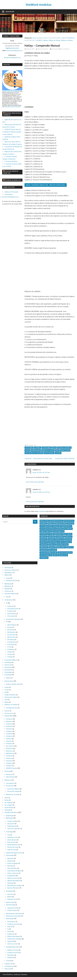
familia (43, 536)
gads (54, 447)
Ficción (7, 690)
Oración (43, 544)
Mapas (7, 702)
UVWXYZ (39, 40)
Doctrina (68, 528)
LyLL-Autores (10, 746)
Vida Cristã (8, 969)
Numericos (9, 751)
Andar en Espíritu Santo (13, 684)
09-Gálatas (10, 639)
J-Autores (9, 741)
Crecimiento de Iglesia (14, 871)
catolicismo (29, 447)
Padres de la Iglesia (48, 450)
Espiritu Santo (9, 681)
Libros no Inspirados (13, 828)
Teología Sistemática (11, 812)
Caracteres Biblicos (10, 593)
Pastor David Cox (43, 49)
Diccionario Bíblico (57, 49)
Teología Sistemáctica (48, 552)
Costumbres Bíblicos (11, 660)
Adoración (10, 858)
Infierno (8, 678)
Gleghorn (60, 536)
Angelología (45, 520)
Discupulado (51, 528)
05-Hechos (10, 630)
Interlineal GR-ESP (11, 580)
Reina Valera (61, 547)
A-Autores (9, 719)
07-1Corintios (11, 635)
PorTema (7, 771)
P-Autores (9, 758)
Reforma (58, 453)
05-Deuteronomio (13, 609)
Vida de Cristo (11, 850)
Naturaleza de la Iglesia (14, 885)
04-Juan (9, 627)
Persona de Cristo (12, 847)
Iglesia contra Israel (13, 878)
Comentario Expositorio (13, 619)
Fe (8, 929)
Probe (52, 547)
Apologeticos (9, 572)
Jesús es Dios (11, 842)
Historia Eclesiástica (64, 447)
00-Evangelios (11, 625)
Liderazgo (10, 883)
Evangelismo (58, 534)
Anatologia (8, 567)
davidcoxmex (12, 48)
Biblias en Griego (54, 40)
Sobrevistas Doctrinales (13, 916)
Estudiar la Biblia (12, 821)
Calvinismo (8, 591)
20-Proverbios (11, 613)
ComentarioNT (66, 526)
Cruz (8, 835)
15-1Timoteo (11, 644)
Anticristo (10, 894)
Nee (69, 542)
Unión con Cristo (12, 944)
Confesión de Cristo (13, 924)
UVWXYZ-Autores (11, 768)
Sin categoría (9, 802)
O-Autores (9, 756)
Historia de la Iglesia (11, 697)
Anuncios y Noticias (11, 570)
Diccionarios (10, 786)
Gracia (9, 931)
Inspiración (44, 542)
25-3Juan (10, 657)
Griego (43, 539)
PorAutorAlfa (9, 716)
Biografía (7, 588)
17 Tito (9, 647)
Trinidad (8, 961)
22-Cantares (11, 616)
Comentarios (9, 600)
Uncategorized (9, 966)
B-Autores (9, 721)
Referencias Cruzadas (12, 794)
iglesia (27, 450)
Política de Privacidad (11, 192)
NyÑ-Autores (10, 753)
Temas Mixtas (9, 807)
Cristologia (8, 662)
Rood (70, 547)
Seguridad (10, 941)
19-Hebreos (10, 649)
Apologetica (69, 520)
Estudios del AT (46, 534)
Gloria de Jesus (12, 840)
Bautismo (10, 866)
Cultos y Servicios (12, 873)
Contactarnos (9, 194)
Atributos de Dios (12, 950)
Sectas (53, 550)
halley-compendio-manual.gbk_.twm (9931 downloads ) (45, 185)
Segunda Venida (12, 899)
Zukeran (44, 557)
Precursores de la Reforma (33, 453)
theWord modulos (38, 4)
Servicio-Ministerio (13, 888)
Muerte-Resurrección (13, 845)
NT (7, 622)
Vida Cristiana (45, 555)
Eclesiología (9, 855)
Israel (6, 699)
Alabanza (10, 861)
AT (7, 603)
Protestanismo (49, 453)
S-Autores (9, 763)
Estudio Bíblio (46, 447)
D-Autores (9, 726)
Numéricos (71, 38)
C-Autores (9, 724)
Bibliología (8, 584)
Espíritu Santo (45, 531)
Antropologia (57, 520)
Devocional (8, 665)
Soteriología (10, 918)
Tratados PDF (9, 964)
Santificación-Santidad (14, 939)
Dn (60, 528)
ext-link (68, 534)
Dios (42, 528)
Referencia (8, 780)
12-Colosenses (11, 642)
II (55, 38)
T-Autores (9, 766)
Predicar (43, 547)
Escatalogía (9, 891)
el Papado (37, 447)
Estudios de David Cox (13, 180)
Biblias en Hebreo (67, 40)
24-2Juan (10, 654)
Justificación (11, 934)
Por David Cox (62, 544)
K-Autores (9, 743)
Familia (7, 687)
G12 (6, 692)
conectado (42, 511)
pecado (52, 544)
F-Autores (9, 731)
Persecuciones (65, 450)
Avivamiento (11, 921)
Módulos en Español (11, 704)
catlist (70, 523)
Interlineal (55, 542)
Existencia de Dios (13, 952)
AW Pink (43, 523)
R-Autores (9, 761)
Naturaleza (10, 955)
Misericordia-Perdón (13, 936)
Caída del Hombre (13, 908)
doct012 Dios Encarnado (9, 91)
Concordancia (10, 783)
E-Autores (9, 729)
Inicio (34, 38)
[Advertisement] (50, 88)
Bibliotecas (8, 586)
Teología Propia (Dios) (13, 947)
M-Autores (9, 748)
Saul (7, 597)
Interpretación (11, 826)
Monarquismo (35, 450)
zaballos (63, 555)
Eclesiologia (8, 672)
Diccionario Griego (13, 791)
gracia (69, 536)
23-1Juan (9, 652)
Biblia (51, 523)
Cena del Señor (12, 868)
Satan (6, 798)
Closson (55, 526)
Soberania (10, 957)
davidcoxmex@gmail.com (14, 50)
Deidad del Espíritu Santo (14, 853)
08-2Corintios (11, 637)
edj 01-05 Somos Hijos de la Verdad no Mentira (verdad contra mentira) (12, 132)
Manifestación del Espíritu (14, 913)
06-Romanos (11, 632)
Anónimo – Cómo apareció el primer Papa (38, 458)
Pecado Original (12, 910)
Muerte (9, 897)
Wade (55, 555)
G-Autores (9, 734)
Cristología (9, 832)
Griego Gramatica (10, 695)
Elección (10, 926)
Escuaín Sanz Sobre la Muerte (64, 458)
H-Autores (66, 49)
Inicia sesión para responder (35, 482)
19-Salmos (10, 611)
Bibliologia (60, 523)
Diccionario (8, 667)
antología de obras (12, 708)
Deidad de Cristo (12, 837)
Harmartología (10, 905)
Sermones (9, 774)
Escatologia (8, 675)
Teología (7, 810)
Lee (63, 542)
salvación (44, 550)
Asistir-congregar (12, 863)
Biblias (46, 40)
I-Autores (9, 739)
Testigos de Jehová (65, 552)
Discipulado (8, 670)
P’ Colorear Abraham (11, 161)
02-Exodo (10, 606)
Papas (57, 450)
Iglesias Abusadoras (13, 880)
